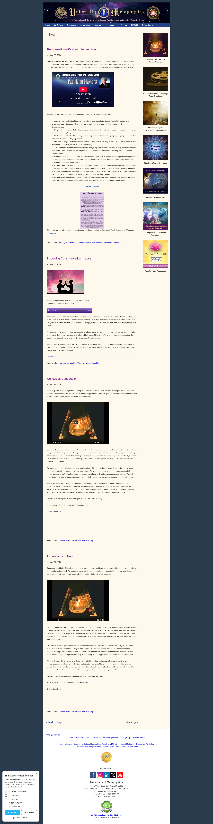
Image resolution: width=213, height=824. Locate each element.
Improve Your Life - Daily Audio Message (76, 540)
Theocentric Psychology (145, 744)
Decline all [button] (29, 812)
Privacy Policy (108, 747)
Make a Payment (76, 738)
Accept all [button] (12, 812)
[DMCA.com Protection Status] (107, 813)
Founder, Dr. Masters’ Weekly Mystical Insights (78, 363)
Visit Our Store (138, 738)
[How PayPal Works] (106, 762)
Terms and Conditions (83, 747)
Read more (22, 787)
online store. (52, 233)
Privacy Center (132, 747)
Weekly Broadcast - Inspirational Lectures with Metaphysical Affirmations (90, 243)
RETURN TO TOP (53, 735)
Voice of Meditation (127, 744)
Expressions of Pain (60, 556)
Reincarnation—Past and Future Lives (72, 49)
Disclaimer (97, 747)
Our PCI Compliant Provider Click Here (106, 815)
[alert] (20, 796)
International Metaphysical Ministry (104, 744)
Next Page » (132, 722)
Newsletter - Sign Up (121, 738)
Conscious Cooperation (62, 378)
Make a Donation (92, 738)
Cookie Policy (120, 747)
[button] (21, 817)
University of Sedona (82, 744)
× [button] (37, 774)
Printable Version (92, 187)
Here (87, 505)
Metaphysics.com (66, 744)
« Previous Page (54, 722)
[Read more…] (53, 357)
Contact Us (106, 738)
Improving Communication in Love (69, 258)
